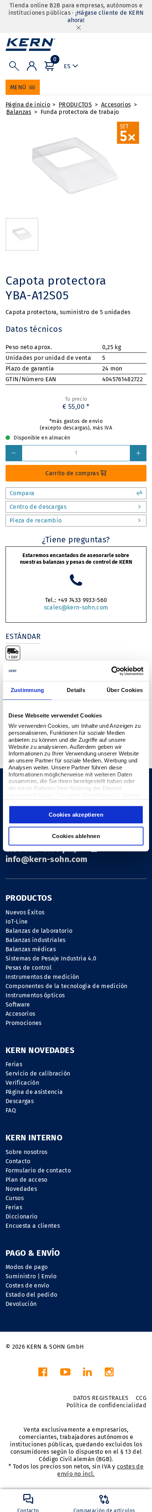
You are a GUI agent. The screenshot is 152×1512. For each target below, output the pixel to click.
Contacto (18, 1161)
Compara (22, 493)
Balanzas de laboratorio (39, 930)
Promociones (24, 1022)
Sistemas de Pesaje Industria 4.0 (51, 958)
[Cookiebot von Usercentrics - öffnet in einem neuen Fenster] (111, 671)
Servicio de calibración (38, 1073)
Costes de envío (27, 1285)
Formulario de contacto (38, 1170)
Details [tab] (76, 690)
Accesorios (116, 104)
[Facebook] (42, 1374)
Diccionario (22, 1216)
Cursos (15, 1198)
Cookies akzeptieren (76, 814)
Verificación (22, 1082)
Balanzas (18, 111)
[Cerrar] (79, 27)
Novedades (21, 1188)
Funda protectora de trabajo (80, 111)
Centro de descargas (38, 506)
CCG (141, 1397)
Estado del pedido (31, 1294)
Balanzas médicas (31, 949)
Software (18, 1004)
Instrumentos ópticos (35, 995)
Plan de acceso (26, 1179)
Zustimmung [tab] (27, 690)
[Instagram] (109, 1374)
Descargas (20, 1101)
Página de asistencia (34, 1091)
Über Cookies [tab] (125, 690)
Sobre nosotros (26, 1151)
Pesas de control (29, 967)
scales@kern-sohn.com (76, 607)
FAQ (11, 1110)
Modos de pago (27, 1267)
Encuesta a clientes (33, 1225)
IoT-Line (17, 921)
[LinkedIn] (87, 1374)
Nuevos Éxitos (25, 912)
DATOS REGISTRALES (100, 1397)
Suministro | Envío (31, 1276)
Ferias (14, 1064)
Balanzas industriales (36, 939)
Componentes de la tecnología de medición (67, 986)
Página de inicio (28, 104)
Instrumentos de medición (42, 976)
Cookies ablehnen (76, 836)
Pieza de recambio (36, 520)
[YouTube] (65, 1374)
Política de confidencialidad (106, 1405)
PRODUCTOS (75, 104)
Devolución (21, 1303)
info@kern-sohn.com (47, 859)
